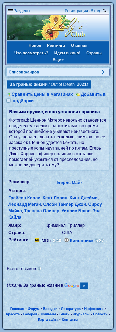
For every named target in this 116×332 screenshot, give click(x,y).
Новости (100, 314)
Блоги (64, 314)
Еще (57, 59)
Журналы (81, 314)
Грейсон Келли (24, 198)
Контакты (70, 319)
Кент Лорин (55, 198)
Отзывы (79, 45)
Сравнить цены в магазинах (42, 94)
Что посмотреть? (31, 53)
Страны (94, 53)
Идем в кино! (67, 53)
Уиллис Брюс (76, 211)
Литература (71, 309)
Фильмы (48, 314)
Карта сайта (48, 319)
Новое (35, 45)
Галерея (30, 314)
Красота (13, 314)
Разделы (21, 10)
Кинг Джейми (84, 198)
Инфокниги (94, 309)
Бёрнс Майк (70, 182)
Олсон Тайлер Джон (64, 204)
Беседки (50, 309)
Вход (95, 10)
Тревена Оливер (41, 211)
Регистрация (76, 10)
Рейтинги (56, 45)
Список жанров (24, 72)
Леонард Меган (24, 204)
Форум (34, 309)
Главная (17, 309)
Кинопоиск (81, 240)
